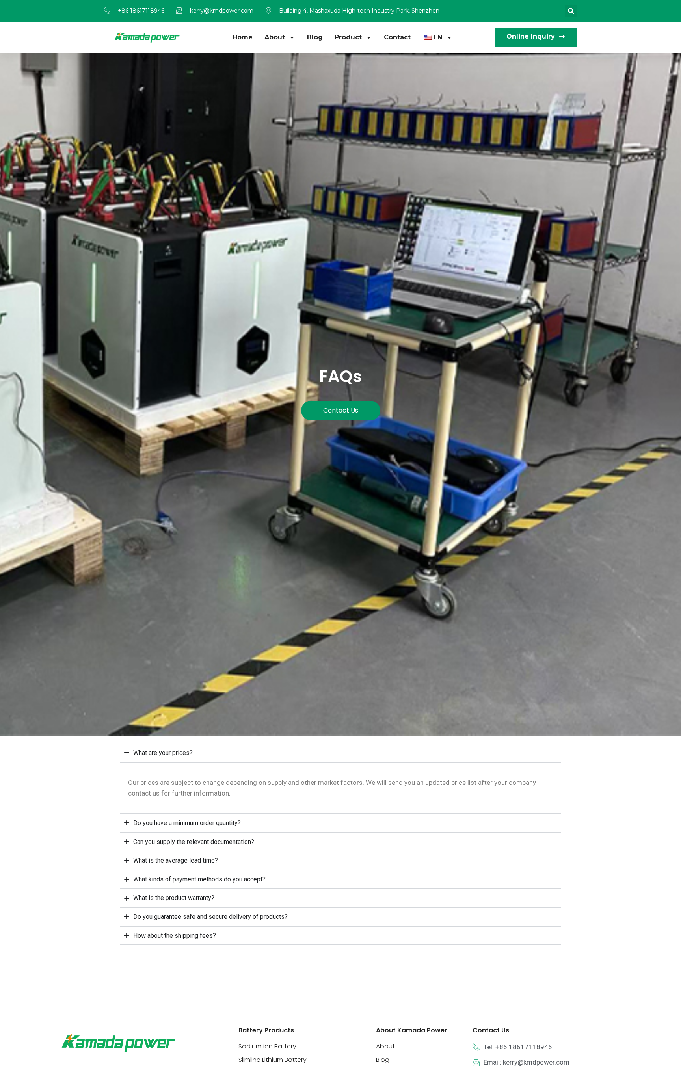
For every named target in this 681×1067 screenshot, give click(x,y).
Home (243, 37)
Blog (315, 37)
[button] (571, 11)
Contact (397, 37)
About (274, 37)
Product (348, 37)
